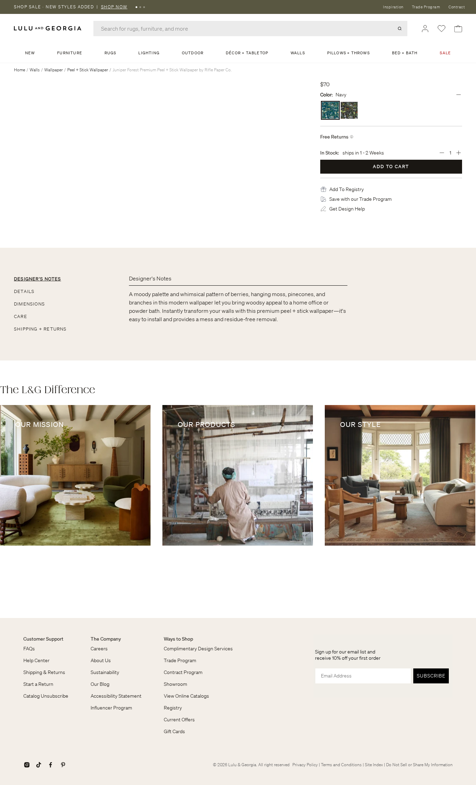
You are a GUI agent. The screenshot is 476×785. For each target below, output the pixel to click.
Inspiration (393, 7)
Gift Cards (174, 731)
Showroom (175, 684)
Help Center (36, 660)
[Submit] (400, 28)
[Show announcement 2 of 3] (140, 7)
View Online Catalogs (186, 696)
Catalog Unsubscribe (45, 696)
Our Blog (100, 684)
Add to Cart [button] (391, 166)
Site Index (374, 765)
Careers (99, 648)
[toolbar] (238, 7)
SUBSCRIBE (431, 676)
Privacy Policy (305, 765)
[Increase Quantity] (458, 152)
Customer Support (43, 639)
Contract (456, 7)
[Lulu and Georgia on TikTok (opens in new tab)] (38, 765)
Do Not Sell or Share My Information (419, 765)
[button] (346, 189)
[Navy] (330, 110)
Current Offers (179, 719)
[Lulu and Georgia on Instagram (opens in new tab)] (26, 764)
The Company (106, 639)
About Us (101, 660)
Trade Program (426, 7)
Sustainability (105, 672)
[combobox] (250, 28)
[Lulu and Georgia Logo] (49, 28)
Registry (173, 708)
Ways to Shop (178, 639)
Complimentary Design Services (198, 648)
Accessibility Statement (116, 696)
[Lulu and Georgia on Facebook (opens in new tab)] (50, 764)
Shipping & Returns (44, 672)
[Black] (349, 110)
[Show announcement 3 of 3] (144, 7)
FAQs (29, 648)
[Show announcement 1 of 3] (136, 7)
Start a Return (38, 684)
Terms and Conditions (341, 765)
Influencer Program (111, 708)
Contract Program (183, 672)
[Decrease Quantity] (441, 152)
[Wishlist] (441, 28)
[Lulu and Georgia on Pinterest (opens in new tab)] (63, 764)
